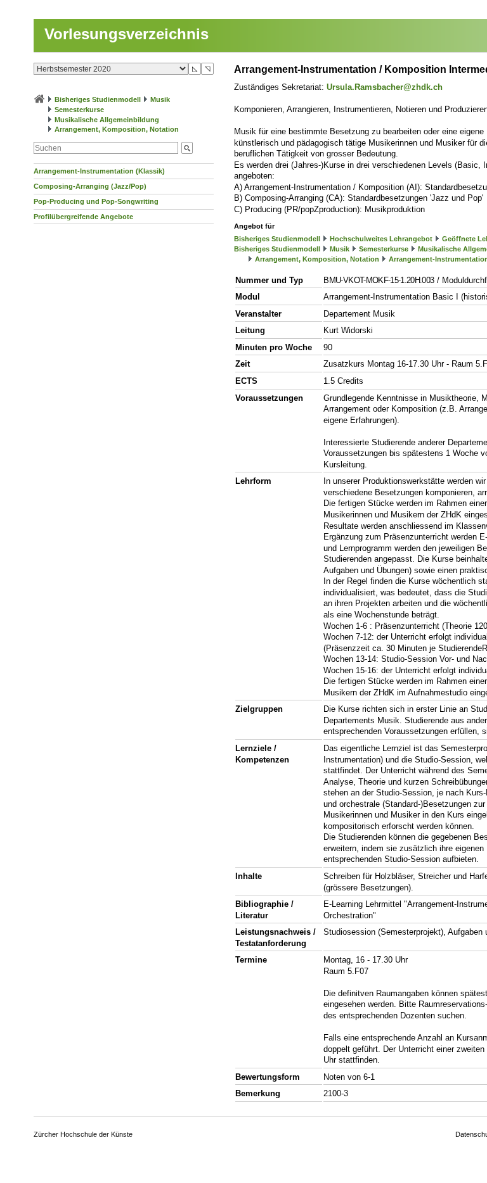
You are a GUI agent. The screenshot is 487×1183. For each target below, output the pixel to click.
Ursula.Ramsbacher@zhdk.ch (385, 87)
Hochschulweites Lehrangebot (381, 239)
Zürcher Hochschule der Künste (83, 1134)
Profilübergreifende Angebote (83, 216)
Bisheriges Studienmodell (98, 99)
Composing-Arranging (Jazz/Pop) (90, 186)
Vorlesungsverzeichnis (126, 33)
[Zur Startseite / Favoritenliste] (39, 99)
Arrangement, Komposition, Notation (117, 129)
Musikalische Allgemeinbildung (107, 119)
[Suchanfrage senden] (187, 148)
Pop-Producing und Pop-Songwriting (96, 201)
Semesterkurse (79, 109)
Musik (160, 99)
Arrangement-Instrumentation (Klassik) (99, 171)
